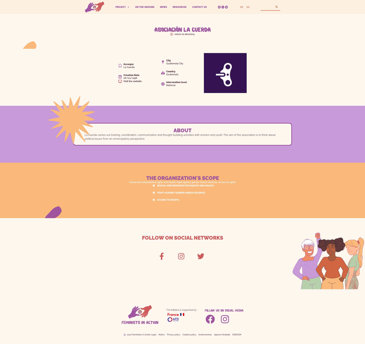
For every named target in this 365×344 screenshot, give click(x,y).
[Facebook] (219, 7)
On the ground (144, 7)
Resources (179, 7)
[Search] (276, 7)
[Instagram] (222, 7)
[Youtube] (226, 7)
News (163, 7)
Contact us (199, 7)
